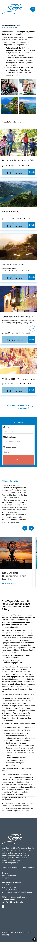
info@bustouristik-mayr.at (18, 897)
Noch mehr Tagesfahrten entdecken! (17, 406)
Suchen (18, 460)
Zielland (8, 427)
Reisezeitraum (10, 437)
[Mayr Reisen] (12, 9)
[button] (24, 528)
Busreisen (18, 422)
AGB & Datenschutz (9, 875)
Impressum (6, 878)
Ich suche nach (11, 447)
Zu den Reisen (10, 583)
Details (32, 172)
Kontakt (5, 873)
